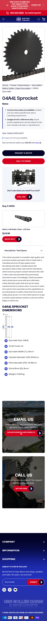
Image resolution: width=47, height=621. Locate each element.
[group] (23, 5)
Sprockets (37, 85)
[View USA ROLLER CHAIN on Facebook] (10, 590)
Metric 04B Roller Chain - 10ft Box (16, 229)
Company (8, 542)
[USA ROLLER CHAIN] (23, 19)
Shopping (8, 559)
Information (10, 550)
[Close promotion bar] (43, 5)
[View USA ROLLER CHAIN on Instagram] (4, 590)
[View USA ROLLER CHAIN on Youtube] (15, 590)
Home (5, 85)
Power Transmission (20, 85)
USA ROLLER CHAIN (16, 613)
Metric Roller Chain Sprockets (16, 88)
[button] (38, 19)
